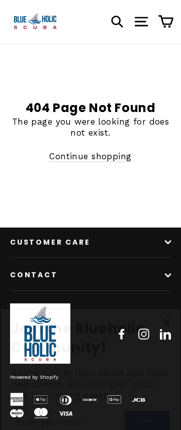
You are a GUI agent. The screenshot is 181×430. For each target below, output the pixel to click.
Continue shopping (90, 156)
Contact (34, 275)
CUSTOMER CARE (50, 242)
